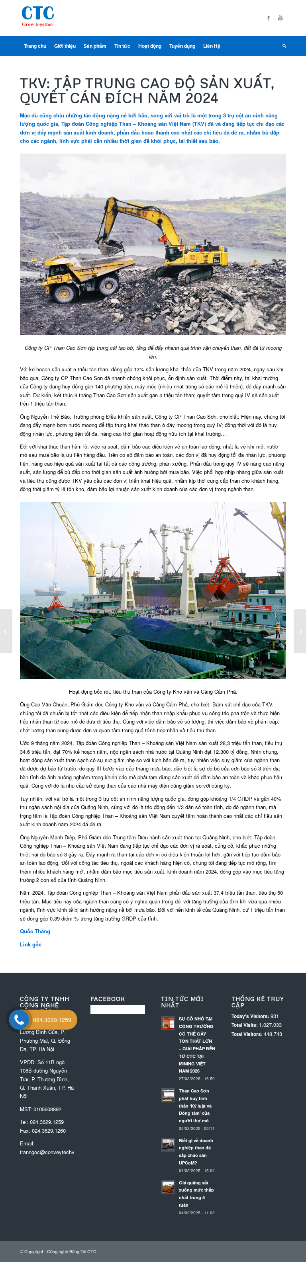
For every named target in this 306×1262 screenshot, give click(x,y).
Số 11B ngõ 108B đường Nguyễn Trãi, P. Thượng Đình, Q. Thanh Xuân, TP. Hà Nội (47, 1079)
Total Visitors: (247, 1034)
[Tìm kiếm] (282, 46)
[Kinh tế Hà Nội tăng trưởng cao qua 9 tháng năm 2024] (6, 631)
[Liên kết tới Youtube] (280, 18)
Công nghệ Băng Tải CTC (71, 1251)
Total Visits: (245, 1025)
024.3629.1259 (47, 1121)
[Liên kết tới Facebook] (268, 18)
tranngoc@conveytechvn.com (54, 1152)
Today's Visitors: (251, 1016)
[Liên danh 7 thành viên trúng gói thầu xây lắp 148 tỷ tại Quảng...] (300, 631)
